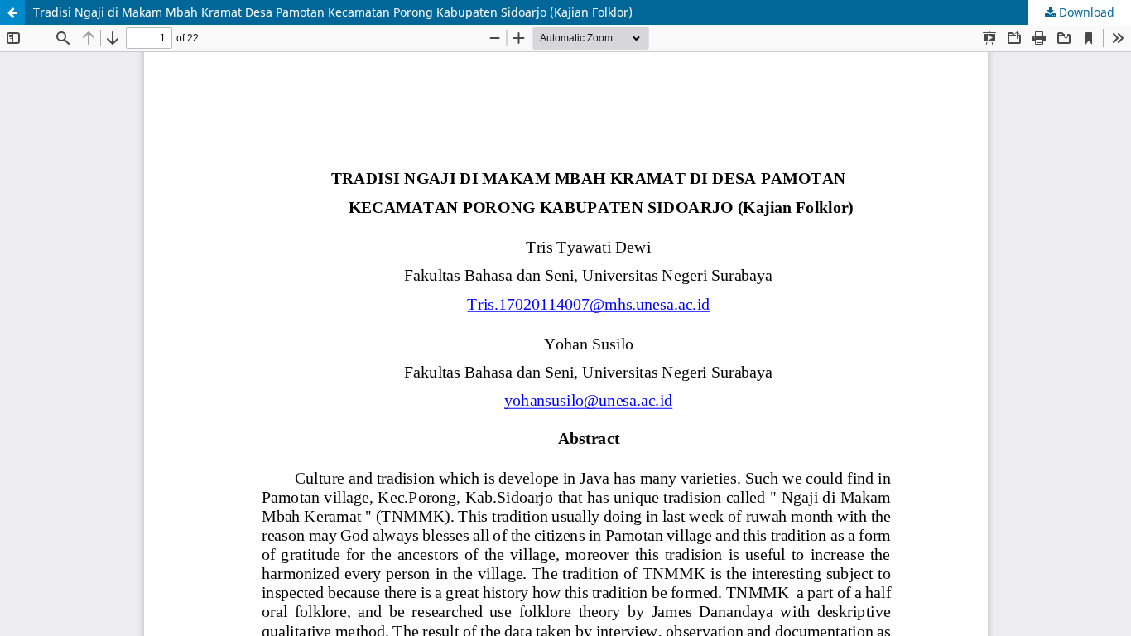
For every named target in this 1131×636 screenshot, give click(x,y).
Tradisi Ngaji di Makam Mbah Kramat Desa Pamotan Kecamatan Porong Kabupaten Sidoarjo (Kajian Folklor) (333, 12)
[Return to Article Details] (12, 12)
